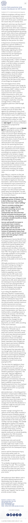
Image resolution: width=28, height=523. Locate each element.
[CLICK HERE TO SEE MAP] (14, 510)
